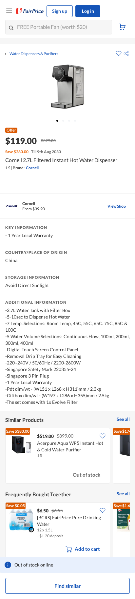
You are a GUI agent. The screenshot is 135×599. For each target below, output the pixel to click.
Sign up (59, 11)
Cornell (32, 167)
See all (123, 419)
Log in (88, 11)
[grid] (67, 456)
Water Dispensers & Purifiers (34, 54)
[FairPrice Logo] (30, 11)
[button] (126, 53)
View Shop (116, 206)
